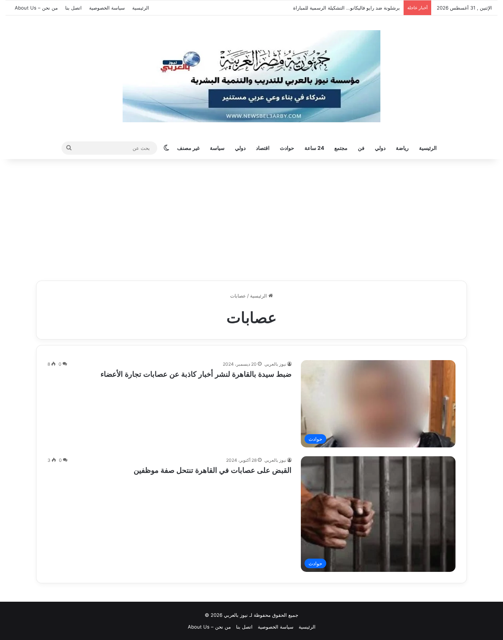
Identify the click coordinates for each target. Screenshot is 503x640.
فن (361, 148)
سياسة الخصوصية (107, 8)
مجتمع (341, 148)
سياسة (217, 148)
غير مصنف (188, 148)
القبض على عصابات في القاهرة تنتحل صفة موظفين (212, 470)
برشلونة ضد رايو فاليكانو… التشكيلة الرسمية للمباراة (349, 8)
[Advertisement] (251, 218)
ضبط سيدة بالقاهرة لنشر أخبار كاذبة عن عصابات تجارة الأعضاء (196, 374)
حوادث (287, 148)
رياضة (402, 148)
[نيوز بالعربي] (251, 76)
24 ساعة (314, 148)
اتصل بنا (73, 8)
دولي (380, 148)
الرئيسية (140, 8)
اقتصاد (263, 148)
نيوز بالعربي (275, 364)
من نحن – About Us (36, 8)
